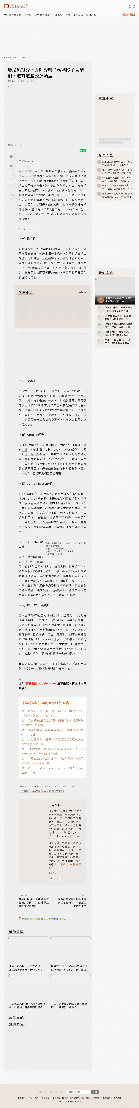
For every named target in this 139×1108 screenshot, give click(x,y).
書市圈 (28, 14)
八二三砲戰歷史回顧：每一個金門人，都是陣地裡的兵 (69, 1005)
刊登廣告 (22, 1098)
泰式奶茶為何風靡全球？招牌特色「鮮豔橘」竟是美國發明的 (27, 1005)
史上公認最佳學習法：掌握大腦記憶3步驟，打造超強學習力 (117, 163)
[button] (11, 175)
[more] (82, 292)
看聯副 (17, 14)
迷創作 (48, 14)
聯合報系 (86, 1098)
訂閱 (95, 1091)
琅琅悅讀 (7, 57)
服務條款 (56, 1098)
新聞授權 (45, 1098)
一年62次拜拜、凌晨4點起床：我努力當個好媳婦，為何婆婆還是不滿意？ (117, 187)
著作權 (65, 1098)
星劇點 (59, 14)
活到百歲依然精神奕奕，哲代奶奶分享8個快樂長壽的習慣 (117, 171)
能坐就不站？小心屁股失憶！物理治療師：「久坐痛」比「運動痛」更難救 (69, 969)
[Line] (11, 166)
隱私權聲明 (74, 1098)
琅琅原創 (78, 14)
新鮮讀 (7, 14)
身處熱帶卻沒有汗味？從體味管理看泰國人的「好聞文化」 (117, 195)
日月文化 (31, 81)
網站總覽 (117, 1098)
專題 (68, 14)
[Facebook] (11, 156)
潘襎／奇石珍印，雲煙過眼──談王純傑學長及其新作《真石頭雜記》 (27, 969)
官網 (63, 864)
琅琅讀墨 (91, 14)
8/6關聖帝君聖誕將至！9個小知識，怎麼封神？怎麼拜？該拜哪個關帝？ (117, 179)
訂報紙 (96, 1098)
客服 (36, 1098)
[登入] (130, 6)
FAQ (31, 1098)
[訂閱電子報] (127, 14)
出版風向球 (26, 57)
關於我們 (106, 1098)
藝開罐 (38, 14)
